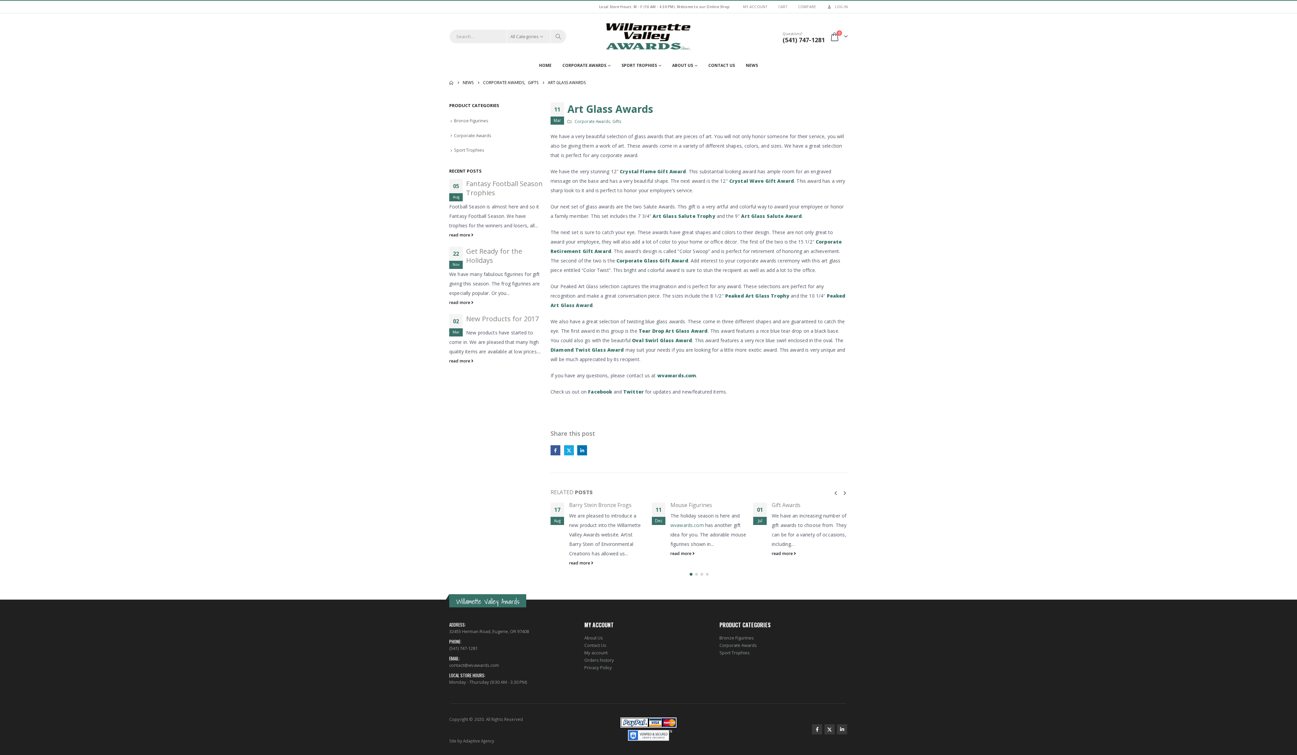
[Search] (558, 36)
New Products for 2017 (502, 318)
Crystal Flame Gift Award (653, 171)
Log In (841, 6)
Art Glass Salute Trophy (684, 216)
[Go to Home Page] (451, 82)
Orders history (599, 660)
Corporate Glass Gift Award (652, 260)
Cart (783, 6)
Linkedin (842, 729)
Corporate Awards (584, 65)
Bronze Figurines (471, 121)
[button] (836, 493)
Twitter (633, 391)
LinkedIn (582, 450)
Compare (807, 6)
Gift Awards (786, 505)
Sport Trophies (639, 65)
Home (545, 65)
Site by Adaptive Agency (471, 741)
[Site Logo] (648, 36)
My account (596, 653)
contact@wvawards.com (474, 665)
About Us (682, 65)
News (752, 65)
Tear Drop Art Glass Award (673, 331)
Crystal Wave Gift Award (761, 181)
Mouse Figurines (691, 505)
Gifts (616, 121)
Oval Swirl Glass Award (662, 340)
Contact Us (721, 65)
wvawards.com (676, 375)
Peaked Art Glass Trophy (757, 296)
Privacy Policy (598, 667)
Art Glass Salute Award (771, 216)
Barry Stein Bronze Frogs (600, 505)
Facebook (600, 391)
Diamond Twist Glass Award (587, 350)
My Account (755, 6)
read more (580, 563)
